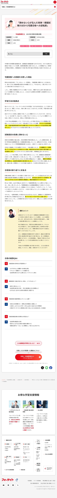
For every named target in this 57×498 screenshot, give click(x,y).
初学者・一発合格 (25, 46)
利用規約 (30, 480)
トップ (3, 379)
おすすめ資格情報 (10, 469)
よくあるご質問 (38, 455)
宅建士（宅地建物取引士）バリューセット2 (27, 357)
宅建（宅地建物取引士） (17, 460)
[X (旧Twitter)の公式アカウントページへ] (18, 485)
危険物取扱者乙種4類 (17, 449)
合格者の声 (19, 379)
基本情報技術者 (26, 460)
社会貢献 (46, 442)
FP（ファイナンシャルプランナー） (26, 450)
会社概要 (47, 440)
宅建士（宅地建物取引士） (9, 6)
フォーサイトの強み (38, 442)
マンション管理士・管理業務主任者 (17, 464)
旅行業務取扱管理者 (8, 462)
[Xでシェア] (42, 367)
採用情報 (46, 450)
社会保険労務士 (8, 446)
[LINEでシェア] (46, 367)
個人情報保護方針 (35, 483)
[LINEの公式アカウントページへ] (8, 485)
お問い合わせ (38, 458)
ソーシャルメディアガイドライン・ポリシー (44, 486)
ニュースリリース (48, 444)
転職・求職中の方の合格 (36, 46)
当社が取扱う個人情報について (48, 483)
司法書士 (6, 450)
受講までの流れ (38, 452)
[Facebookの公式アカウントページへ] (13, 485)
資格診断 (23, 469)
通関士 (6, 460)
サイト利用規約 (37, 480)
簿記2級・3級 (26, 446)
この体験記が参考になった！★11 (28, 343)
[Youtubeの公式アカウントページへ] (3, 485)
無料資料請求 (38, 464)
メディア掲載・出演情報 (48, 447)
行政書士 (6, 448)
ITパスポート (25, 461)
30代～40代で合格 (48, 46)
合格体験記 (26, 379)
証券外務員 (16, 446)
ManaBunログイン (49, 468)
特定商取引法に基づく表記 (49, 480)
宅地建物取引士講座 (11, 379)
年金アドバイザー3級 (26, 453)
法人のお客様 (48, 454)
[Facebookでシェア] (50, 367)
